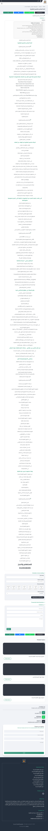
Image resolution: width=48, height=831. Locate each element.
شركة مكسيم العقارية (30, 60)
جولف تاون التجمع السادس (38, 677)
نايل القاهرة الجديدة (39, 786)
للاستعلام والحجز (39, 35)
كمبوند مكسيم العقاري (30, 55)
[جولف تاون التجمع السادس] (39, 664)
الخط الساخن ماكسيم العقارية (36, 24)
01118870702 (39, 12)
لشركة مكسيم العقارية (18, 74)
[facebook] (1, 1)
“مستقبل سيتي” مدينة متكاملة (36, 29)
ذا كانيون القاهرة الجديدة (25, 495)
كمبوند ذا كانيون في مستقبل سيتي (21, 229)
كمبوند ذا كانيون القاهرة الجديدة (24, 474)
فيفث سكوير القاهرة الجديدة (37, 771)
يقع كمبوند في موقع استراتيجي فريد (35, 30)
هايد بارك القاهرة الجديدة (38, 773)
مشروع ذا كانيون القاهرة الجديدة (31, 389)
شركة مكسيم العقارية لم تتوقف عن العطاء (34, 26)
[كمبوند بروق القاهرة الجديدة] (39, 684)
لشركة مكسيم (18, 391)
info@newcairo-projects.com (34, 721)
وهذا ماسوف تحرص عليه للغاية (36, 34)
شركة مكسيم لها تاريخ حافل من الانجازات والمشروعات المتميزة (31, 25)
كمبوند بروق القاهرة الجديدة (38, 697)
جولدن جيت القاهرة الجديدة (38, 782)
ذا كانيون (26, 383)
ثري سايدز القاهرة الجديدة (38, 769)
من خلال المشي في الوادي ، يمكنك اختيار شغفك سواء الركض (31, 31)
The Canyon (19, 329)
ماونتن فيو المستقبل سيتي (37, 779)
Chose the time (41, 591)
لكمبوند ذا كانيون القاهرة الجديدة (25, 418)
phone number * (40, 579)
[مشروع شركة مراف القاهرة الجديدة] (37, 643)
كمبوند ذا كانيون (34, 319)
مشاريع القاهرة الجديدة (18, 824)
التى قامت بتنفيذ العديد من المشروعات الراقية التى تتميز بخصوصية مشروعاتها (29, 28)
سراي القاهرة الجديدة (39, 775)
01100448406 (39, 36)
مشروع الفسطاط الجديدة (38, 784)
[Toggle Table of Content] (41, 23)
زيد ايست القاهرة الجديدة (38, 780)
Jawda (27, 826)
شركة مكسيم (27, 153)
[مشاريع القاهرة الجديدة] (24, 764)
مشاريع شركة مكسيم (16, 389)
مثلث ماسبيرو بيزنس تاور (38, 777)
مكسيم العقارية (25, 116)
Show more (7, 658)
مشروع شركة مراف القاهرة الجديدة (36, 656)
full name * (42, 575)
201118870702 (37, 717)
